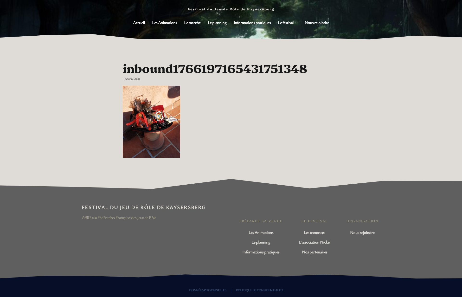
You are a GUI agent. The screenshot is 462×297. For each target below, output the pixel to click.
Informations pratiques (260, 252)
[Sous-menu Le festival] (296, 22)
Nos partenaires (314, 252)
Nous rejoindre (362, 232)
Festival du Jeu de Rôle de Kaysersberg (144, 207)
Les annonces (314, 232)
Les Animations (261, 232)
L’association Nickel (314, 242)
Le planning (260, 242)
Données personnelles (207, 290)
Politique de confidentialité (259, 290)
